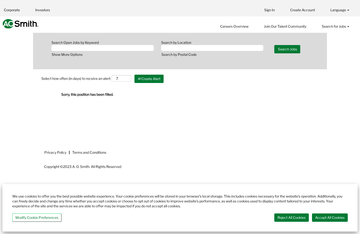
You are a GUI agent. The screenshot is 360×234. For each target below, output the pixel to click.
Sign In (269, 10)
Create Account (302, 10)
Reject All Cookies (291, 217)
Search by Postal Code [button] (179, 54)
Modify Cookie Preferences (36, 217)
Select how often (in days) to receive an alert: (76, 78)
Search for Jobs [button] (334, 26)
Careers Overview (234, 26)
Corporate (12, 10)
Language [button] (338, 10)
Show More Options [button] (67, 54)
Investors (42, 10)
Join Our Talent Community (285, 26)
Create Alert (150, 79)
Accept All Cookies (330, 217)
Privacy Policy (55, 152)
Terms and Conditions (89, 152)
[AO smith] (20, 24)
